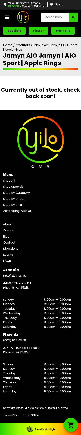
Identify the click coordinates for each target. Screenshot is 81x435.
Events (8, 254)
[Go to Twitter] (48, 166)
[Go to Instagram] (40, 166)
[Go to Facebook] (33, 166)
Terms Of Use (31, 415)
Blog (6, 236)
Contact (9, 242)
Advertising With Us (17, 211)
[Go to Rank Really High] (40, 429)
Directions (10, 248)
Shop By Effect (14, 199)
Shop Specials (13, 186)
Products (22, 45)
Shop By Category (16, 192)
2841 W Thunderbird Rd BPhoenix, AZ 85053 (21, 350)
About (7, 224)
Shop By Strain (13, 205)
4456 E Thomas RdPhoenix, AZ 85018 (17, 285)
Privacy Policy (11, 415)
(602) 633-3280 (14, 276)
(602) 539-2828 (14, 340)
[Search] (73, 17)
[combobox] (55, 17)
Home (7, 45)
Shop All (9, 180)
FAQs (7, 261)
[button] (33, 5)
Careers (9, 230)
